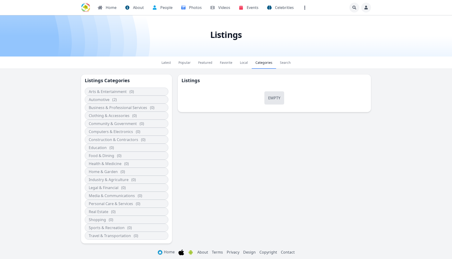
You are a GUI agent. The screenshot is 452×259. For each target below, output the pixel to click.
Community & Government (113, 123)
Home (169, 252)
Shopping (97, 219)
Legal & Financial (103, 187)
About (202, 252)
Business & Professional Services (118, 107)
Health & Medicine (105, 163)
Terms (217, 252)
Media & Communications (112, 195)
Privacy (233, 252)
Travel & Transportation (110, 235)
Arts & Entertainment (108, 91)
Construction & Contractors (113, 139)
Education (98, 147)
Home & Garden (103, 171)
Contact (288, 252)
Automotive (99, 99)
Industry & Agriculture (109, 179)
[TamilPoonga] (85, 7)
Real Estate (98, 211)
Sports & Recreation (107, 227)
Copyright (268, 252)
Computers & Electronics (111, 131)
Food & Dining (101, 155)
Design (249, 252)
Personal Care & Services (111, 203)
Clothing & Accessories (109, 115)
